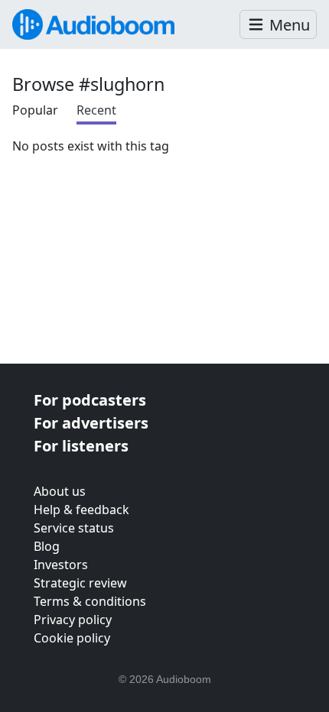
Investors (61, 564)
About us (60, 491)
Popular (35, 110)
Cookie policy (72, 637)
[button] (278, 25)
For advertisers (91, 423)
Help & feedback (81, 509)
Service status (74, 527)
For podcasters (90, 400)
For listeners (81, 445)
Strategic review (80, 582)
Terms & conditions (90, 601)
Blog (47, 546)
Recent (96, 110)
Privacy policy (73, 619)
